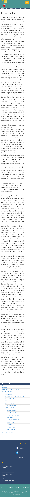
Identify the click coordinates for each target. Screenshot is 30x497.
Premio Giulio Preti (14, 8)
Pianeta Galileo (8, 384)
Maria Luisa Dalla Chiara (13, 415)
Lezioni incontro (9, 400)
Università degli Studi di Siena (8, 474)
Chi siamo (5, 386)
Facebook (20, 448)
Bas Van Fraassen (11, 422)
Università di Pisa (6, 471)
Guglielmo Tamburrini (12, 412)
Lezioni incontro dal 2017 (11, 402)
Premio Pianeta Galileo (8, 433)
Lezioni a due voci (10, 403)
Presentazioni (8, 394)
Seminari (4, 387)
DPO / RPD (21, 487)
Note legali (20, 486)
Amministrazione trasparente (8, 486)
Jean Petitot (10, 417)
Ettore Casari (10, 420)
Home (2, 8)
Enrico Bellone (11, 429)
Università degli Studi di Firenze (8, 467)
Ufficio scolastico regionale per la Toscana (8, 479)
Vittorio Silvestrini (11, 414)
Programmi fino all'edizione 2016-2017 (15, 396)
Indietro (27, 10)
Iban (16, 487)
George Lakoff (11, 427)
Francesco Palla (11, 408)
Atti (5, 431)
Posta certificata (9, 487)
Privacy (27, 487)
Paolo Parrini (10, 424)
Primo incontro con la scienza (10, 389)
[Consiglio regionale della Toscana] (3, 6)
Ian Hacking (10, 426)
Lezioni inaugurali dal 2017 (12, 398)
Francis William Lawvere (13, 419)
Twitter (20, 453)
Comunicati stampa (7, 391)
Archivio (7, 8)
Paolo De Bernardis (12, 410)
